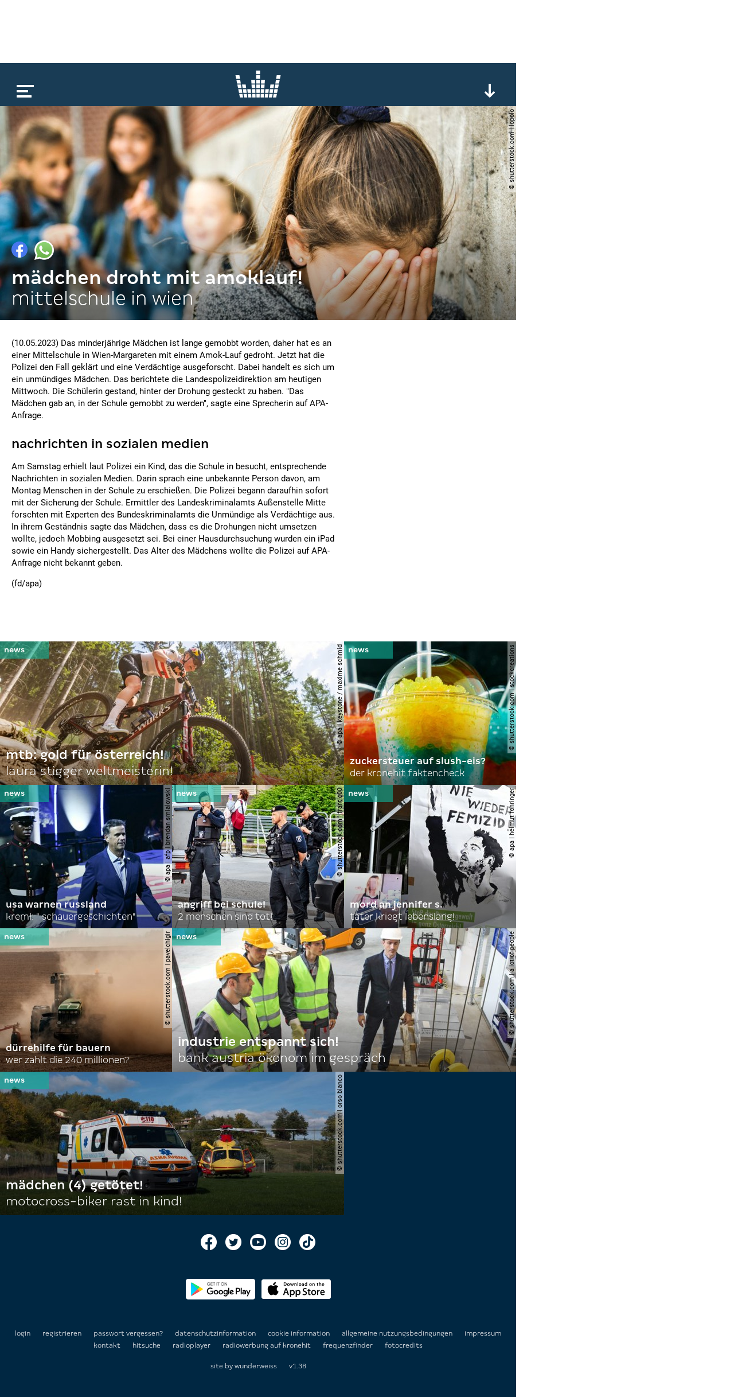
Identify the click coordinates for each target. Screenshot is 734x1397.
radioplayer (192, 1345)
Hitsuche (147, 1345)
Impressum (482, 1333)
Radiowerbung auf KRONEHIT (267, 1345)
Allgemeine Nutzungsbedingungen (398, 1333)
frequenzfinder (348, 1345)
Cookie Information (299, 1333)
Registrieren (61, 1333)
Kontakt (107, 1345)
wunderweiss (256, 1366)
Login (22, 1333)
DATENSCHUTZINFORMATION (216, 1333)
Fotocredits (404, 1345)
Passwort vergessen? (128, 1333)
